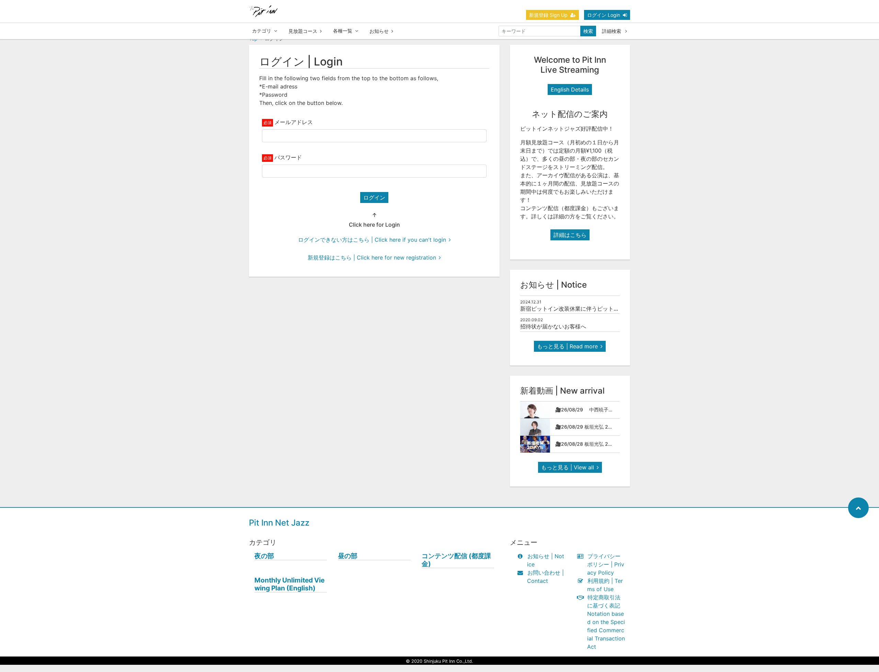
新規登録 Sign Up (548, 15)
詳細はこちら (569, 234)
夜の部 (264, 556)
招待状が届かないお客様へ (553, 326)
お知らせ (379, 31)
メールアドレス (293, 122)
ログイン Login (603, 15)
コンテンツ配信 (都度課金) (456, 560)
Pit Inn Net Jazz (279, 523)
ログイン (374, 197)
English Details (570, 89)
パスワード (288, 157)
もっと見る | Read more (567, 346)
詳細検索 (612, 31)
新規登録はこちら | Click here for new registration (372, 257)
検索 (588, 31)
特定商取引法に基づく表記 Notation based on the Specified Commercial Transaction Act (606, 622)
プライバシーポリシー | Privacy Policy (605, 564)
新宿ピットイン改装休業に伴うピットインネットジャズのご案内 (600, 308)
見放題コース (302, 31)
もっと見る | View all (567, 467)
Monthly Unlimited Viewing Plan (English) (289, 584)
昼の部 (347, 556)
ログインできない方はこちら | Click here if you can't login (372, 239)
